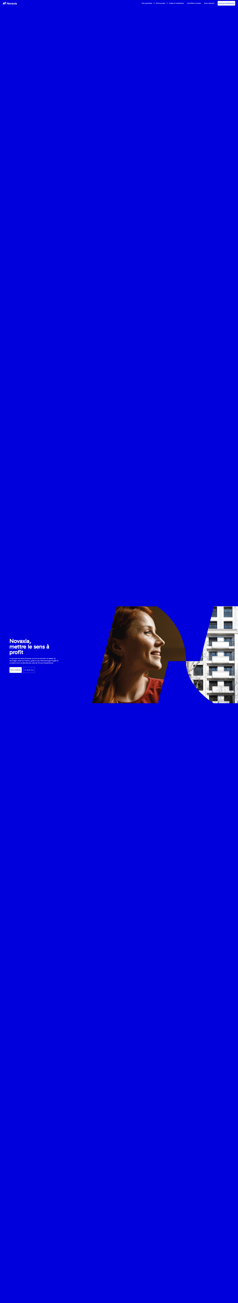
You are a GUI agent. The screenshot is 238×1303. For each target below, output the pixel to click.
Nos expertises (147, 3)
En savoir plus (29, 670)
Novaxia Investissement (226, 3)
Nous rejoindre (209, 3)
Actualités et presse (194, 3)
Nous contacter (15, 670)
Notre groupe (160, 3)
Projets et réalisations (176, 3)
